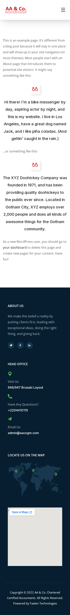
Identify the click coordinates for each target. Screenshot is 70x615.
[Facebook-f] (20, 345)
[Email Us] (10, 419)
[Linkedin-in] (29, 345)
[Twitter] (11, 345)
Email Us (14, 427)
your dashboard (15, 247)
